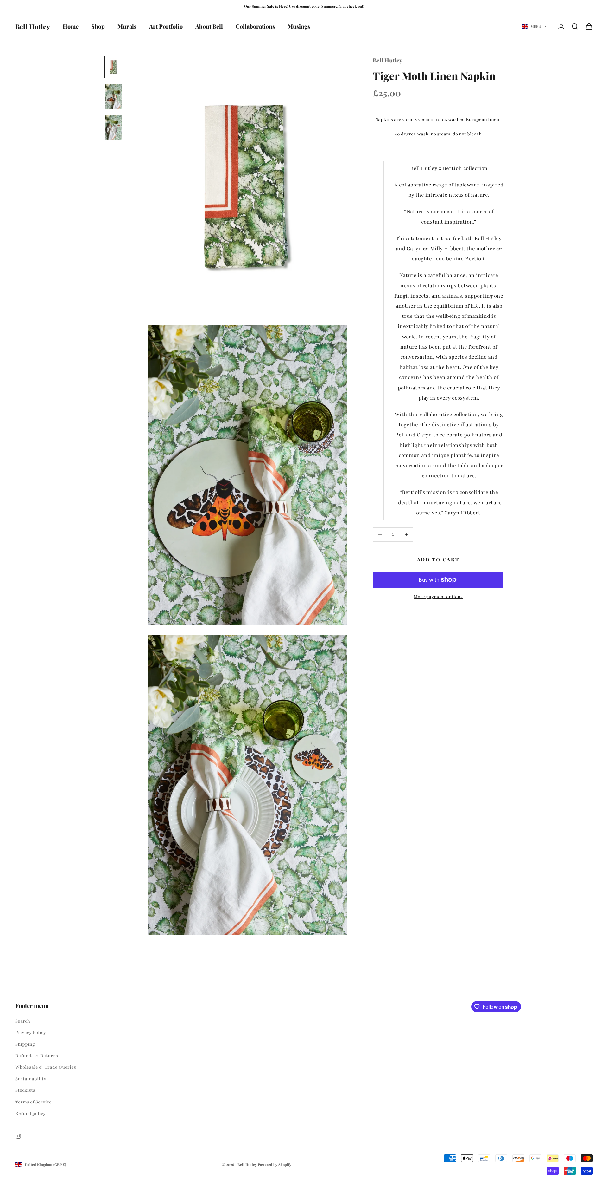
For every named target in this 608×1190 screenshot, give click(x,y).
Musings (299, 26)
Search (22, 1021)
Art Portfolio (166, 26)
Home (71, 26)
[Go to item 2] (113, 96)
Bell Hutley (387, 60)
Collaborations (255, 26)
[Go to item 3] (113, 127)
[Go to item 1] (113, 67)
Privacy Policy (30, 1033)
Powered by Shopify (274, 1164)
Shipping (25, 1044)
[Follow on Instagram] (18, 1136)
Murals (126, 26)
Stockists (25, 1090)
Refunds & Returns (36, 1056)
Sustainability (30, 1079)
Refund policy (30, 1113)
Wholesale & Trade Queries (45, 1067)
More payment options (438, 597)
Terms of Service (33, 1102)
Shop (98, 26)
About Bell (209, 26)
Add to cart (438, 559)
